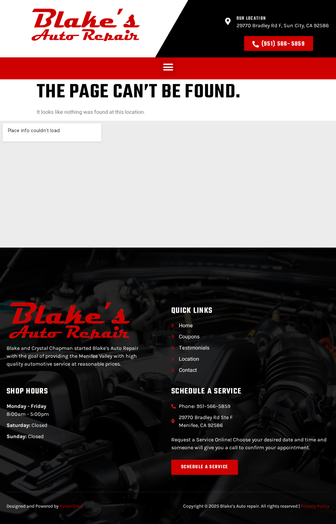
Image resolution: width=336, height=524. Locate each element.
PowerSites (71, 506)
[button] (168, 67)
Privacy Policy (315, 506)
